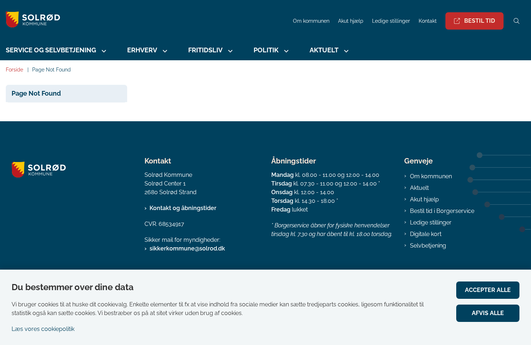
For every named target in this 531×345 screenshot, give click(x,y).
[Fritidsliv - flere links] (229, 51)
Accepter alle (488, 290)
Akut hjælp (424, 199)
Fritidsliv (205, 50)
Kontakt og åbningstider (183, 208)
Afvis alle (488, 313)
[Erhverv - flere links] (164, 51)
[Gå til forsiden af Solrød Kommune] (144, 21)
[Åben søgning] (516, 21)
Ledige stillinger (391, 21)
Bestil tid (479, 20)
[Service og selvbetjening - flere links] (103, 51)
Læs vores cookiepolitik (43, 329)
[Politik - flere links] (285, 51)
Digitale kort (425, 234)
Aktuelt (419, 187)
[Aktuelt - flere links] (345, 51)
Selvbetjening (428, 245)
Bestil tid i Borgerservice (442, 211)
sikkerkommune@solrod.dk (187, 248)
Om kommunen (431, 176)
